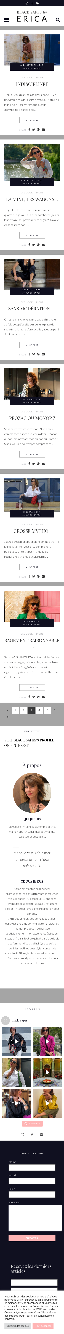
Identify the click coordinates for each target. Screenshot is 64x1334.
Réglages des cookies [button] (18, 1325)
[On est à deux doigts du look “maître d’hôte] (16, 1072)
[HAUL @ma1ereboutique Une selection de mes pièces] (47, 1103)
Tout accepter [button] (43, 1325)
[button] (7, 20)
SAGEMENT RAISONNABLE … (32, 643)
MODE (40, 77)
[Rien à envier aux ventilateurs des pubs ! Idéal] (16, 1041)
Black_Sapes (33, 68)
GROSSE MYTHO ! (32, 531)
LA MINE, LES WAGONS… (32, 199)
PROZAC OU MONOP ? (32, 418)
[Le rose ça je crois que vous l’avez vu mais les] (47, 1041)
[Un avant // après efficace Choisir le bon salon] (16, 1103)
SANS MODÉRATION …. (32, 308)
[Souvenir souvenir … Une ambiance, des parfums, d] (47, 1072)
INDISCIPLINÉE (32, 84)
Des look (27, 77)
